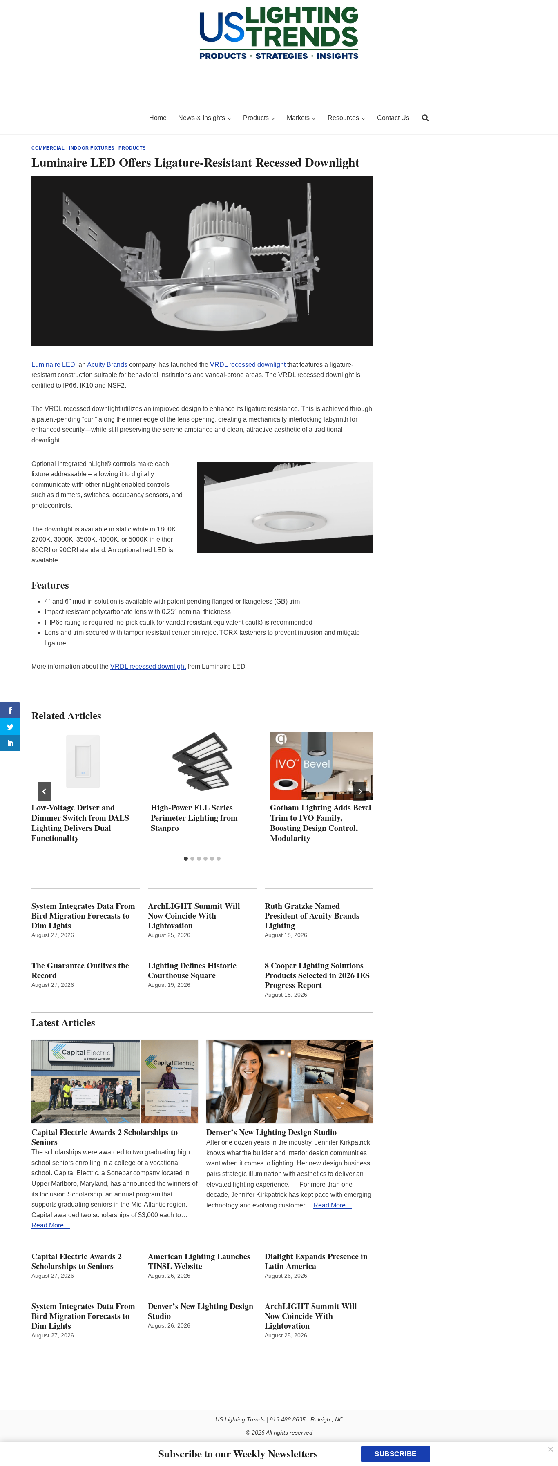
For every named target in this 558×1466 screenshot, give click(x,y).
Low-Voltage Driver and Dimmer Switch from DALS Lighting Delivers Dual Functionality (80, 822)
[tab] (186, 859)
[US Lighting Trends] (85, 118)
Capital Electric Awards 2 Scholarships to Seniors (104, 1137)
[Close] (550, 1449)
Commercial (48, 147)
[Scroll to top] (543, 1442)
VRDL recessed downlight (248, 364)
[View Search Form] (425, 118)
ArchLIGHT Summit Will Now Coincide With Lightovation (194, 915)
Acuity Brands (107, 364)
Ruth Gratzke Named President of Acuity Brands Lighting (312, 915)
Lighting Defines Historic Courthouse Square (192, 970)
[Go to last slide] (44, 791)
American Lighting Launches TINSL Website (199, 1261)
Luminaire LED (53, 364)
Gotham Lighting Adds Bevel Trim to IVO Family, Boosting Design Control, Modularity (320, 822)
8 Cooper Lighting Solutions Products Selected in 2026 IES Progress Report (317, 975)
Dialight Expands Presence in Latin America (316, 1261)
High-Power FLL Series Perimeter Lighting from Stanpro (194, 817)
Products (131, 147)
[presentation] (82, 766)
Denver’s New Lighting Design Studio (271, 1132)
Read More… (50, 1225)
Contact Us (393, 117)
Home (158, 117)
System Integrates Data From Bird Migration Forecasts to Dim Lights (83, 915)
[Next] (359, 791)
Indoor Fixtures (91, 147)
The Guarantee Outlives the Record (80, 970)
